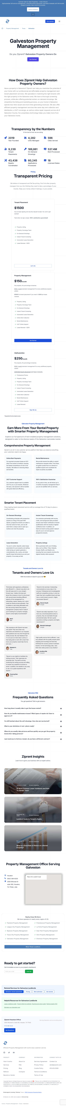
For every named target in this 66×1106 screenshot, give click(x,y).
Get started (49, 991)
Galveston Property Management (17, 938)
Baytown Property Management (17, 931)
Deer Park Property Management (47, 931)
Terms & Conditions (40, 1072)
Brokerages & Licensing (9, 1092)
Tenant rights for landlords (24, 1004)
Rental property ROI (51, 1004)
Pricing (28, 991)
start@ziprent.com (55, 1065)
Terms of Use (38, 1075)
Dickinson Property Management (47, 938)
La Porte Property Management (46, 927)
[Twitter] (9, 1052)
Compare (22, 1072)
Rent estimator (38, 991)
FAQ (20, 1065)
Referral (6, 1072)
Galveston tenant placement (14, 991)
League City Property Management (18, 927)
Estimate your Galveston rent (12, 1007)
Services (6, 1065)
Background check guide (39, 1004)
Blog (20, 1068)
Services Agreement (40, 1061)
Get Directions (10, 1030)
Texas (23, 28)
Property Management (12, 28)
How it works (7, 1061)
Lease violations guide (10, 1004)
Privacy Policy (38, 1065)
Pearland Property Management (17, 923)
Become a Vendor (9, 1075)
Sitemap (18, 1092)
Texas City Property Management (18, 935)
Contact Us (53, 1061)
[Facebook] (4, 1052)
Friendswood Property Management (48, 923)
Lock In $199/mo (33, 9)
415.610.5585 (54, 1068)
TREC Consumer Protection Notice (33, 1092)
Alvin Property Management (45, 935)
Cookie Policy (38, 1068)
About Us (22, 1061)
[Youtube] (14, 1052)
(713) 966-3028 (8, 1026)
